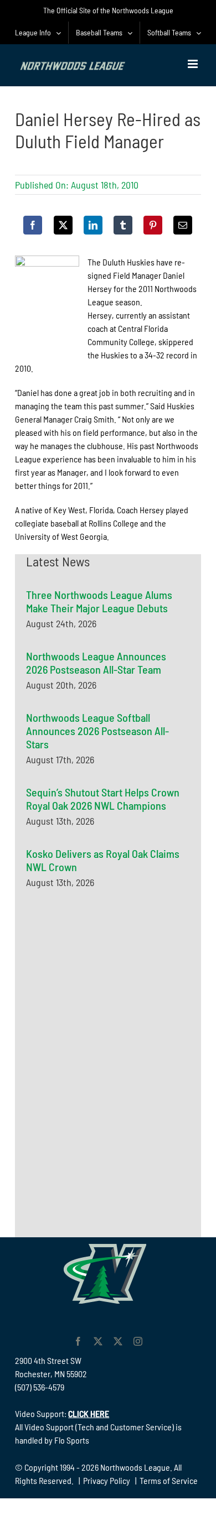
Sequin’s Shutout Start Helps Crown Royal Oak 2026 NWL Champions (102, 798)
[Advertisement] (109, 1008)
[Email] (183, 225)
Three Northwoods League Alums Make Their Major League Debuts (99, 601)
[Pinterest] (153, 225)
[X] (63, 225)
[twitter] (98, 1341)
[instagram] (137, 1341)
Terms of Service (169, 1480)
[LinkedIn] (93, 225)
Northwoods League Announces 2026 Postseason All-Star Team (96, 662)
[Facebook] (32, 225)
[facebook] (78, 1341)
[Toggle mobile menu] (193, 64)
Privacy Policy (106, 1480)
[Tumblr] (123, 225)
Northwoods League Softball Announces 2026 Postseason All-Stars (97, 731)
